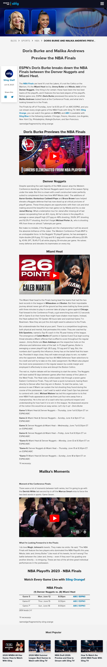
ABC (67, 113)
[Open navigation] (102, 4)
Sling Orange (75, 579)
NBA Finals (28, 84)
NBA (37, 41)
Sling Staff (9, 80)
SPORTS (25, 41)
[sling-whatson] (11, 5)
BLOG (14, 41)
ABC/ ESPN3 (79, 597)
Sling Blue (24, 116)
